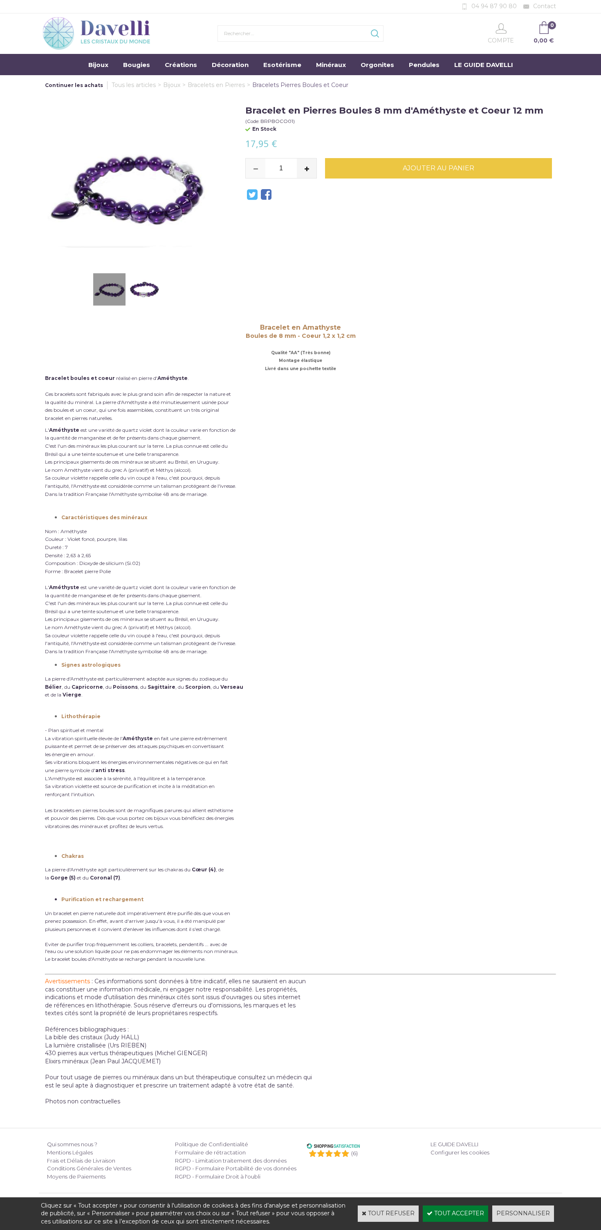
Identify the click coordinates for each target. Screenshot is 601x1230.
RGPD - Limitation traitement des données (231, 1160)
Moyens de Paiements (76, 1176)
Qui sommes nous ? (72, 1144)
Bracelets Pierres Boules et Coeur (300, 85)
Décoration (230, 65)
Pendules (424, 65)
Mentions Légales (70, 1152)
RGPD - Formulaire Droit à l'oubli (217, 1176)
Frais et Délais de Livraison (81, 1160)
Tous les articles (134, 85)
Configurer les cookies (460, 1152)
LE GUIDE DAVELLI (483, 65)
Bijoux (98, 65)
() (354, 1153)
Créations (181, 65)
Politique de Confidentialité (211, 1144)
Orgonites (377, 65)
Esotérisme (282, 65)
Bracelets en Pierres (216, 85)
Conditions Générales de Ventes (89, 1168)
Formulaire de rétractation (210, 1152)
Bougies (136, 65)
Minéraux (331, 65)
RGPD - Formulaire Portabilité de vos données (235, 1168)
